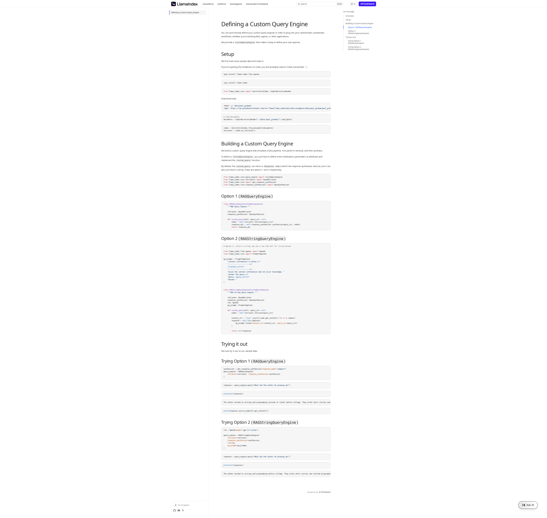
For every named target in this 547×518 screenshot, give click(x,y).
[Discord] (178, 510)
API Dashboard (367, 4)
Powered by (312, 492)
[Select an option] (353, 4)
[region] (276, 107)
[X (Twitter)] (183, 510)
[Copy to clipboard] (327, 74)
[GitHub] (174, 510)
